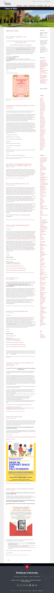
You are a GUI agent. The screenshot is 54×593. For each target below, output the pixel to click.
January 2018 (42, 140)
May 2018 (41, 135)
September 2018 (43, 132)
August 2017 (42, 147)
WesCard (41, 320)
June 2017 (41, 149)
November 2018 (42, 130)
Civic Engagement (15, 305)
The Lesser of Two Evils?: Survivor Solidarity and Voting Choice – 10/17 (19, 363)
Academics (25, 5)
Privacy (24, 590)
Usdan (41, 315)
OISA (41, 256)
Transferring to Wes (43, 307)
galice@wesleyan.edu (25, 546)
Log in (41, 333)
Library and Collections (26, 581)
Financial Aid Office (43, 219)
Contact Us (13, 580)
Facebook (25, 215)
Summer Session (43, 299)
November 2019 (42, 122)
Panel (41, 261)
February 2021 (42, 103)
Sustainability (42, 301)
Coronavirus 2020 (43, 191)
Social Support (42, 287)
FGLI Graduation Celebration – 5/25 (16, 37)
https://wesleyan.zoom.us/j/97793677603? (13, 436)
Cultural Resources (20, 272)
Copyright (21, 590)
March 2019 (42, 127)
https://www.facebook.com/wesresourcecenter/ (17, 268)
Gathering (41, 225)
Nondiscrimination (40, 590)
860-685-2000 (37, 576)
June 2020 (41, 113)
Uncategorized (42, 311)
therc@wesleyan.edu (25, 211)
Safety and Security (43, 282)
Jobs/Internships (42, 241)
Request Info (34, 1)
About (46, 5)
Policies (41, 265)
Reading (41, 270)
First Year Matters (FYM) (44, 222)
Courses (41, 194)
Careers (41, 172)
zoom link (7, 373)
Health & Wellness (21, 157)
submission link (30, 65)
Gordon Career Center (43, 227)
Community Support (21, 356)
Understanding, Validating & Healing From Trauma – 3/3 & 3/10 (20, 106)
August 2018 (42, 134)
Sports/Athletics (42, 288)
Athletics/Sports (42, 166)
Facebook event (24, 50)
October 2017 (42, 144)
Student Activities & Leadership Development (43, 293)
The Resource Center (23, 319)
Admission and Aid (32, 5)
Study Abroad (42, 298)
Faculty (41, 213)
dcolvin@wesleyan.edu (10, 175)
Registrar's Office (43, 272)
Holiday (41, 232)
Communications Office (44, 183)
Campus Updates (15, 272)
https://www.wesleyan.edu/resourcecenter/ (16, 265)
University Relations (43, 312)
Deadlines (41, 199)
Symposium (42, 302)
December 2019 (42, 121)
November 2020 (42, 107)
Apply (40, 1)
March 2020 (42, 117)
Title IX (41, 306)
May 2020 (41, 114)
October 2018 (42, 131)
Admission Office (43, 161)
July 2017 (41, 148)
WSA (41, 325)
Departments (42, 202)
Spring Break (42, 290)
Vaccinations (42, 316)
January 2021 (42, 104)
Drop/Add (41, 207)
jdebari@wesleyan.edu (24, 175)
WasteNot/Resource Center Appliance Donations (20, 489)
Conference (42, 190)
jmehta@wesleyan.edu (10, 407)
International (42, 239)
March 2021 (42, 101)
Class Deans (42, 174)
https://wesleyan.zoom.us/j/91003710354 (25, 404)
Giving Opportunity (43, 226)
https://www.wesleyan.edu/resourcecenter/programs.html (18, 194)
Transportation (42, 308)
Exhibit (41, 211)
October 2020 (42, 108)
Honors (41, 236)
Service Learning (42, 284)
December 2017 (42, 141)
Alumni (41, 164)
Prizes (41, 268)
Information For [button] (47, 1)
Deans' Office (42, 200)
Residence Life (42, 278)
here (12, 548)
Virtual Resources (22, 178)
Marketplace (42, 247)
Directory (27, 580)
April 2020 (42, 116)
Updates (41, 313)
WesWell (19, 158)
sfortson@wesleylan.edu (16, 546)
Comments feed (42, 336)
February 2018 (42, 139)
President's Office (43, 266)
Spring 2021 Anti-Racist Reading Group (17, 311)
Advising (41, 162)
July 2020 (41, 112)
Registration (42, 273)
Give (42, 1)
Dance (41, 198)
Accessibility (29, 590)
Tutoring (41, 310)
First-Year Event (42, 223)
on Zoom (26, 284)
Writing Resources (43, 324)
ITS (40, 240)
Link (7, 552)
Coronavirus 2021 (43, 193)
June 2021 (41, 97)
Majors (41, 246)
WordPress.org (42, 337)
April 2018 (42, 136)
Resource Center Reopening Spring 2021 (17, 225)
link (11, 60)
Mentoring (42, 249)
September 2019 (43, 125)
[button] (49, 6)
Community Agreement (44, 184)
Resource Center (15, 158)
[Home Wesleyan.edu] (27, 567)
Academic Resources (10, 219)
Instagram (11, 209)
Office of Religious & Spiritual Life (28, 157)
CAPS (41, 170)
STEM (41, 291)
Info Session (42, 237)
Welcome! (41, 319)
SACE (41, 280)
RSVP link (29, 48)
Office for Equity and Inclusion (23, 318)
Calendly (27, 198)
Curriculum (42, 197)
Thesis (41, 304)
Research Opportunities (44, 277)
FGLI (19, 483)
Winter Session (42, 323)
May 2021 (41, 99)
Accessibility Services (43, 160)
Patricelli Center (42, 263)
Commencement (42, 181)
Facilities (41, 212)
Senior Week (42, 283)
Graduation (42, 230)
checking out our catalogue (25, 190)
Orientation (42, 260)
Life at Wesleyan (40, 5)
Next (9, 560)
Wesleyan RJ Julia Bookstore (35, 580)
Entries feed (42, 335)
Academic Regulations (43, 157)
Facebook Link (8, 141)
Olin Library (42, 257)
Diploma (41, 204)
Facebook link (31, 372)
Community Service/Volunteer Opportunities (43, 187)
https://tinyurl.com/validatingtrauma (16, 139)
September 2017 (43, 145)
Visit (38, 1)
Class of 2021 (11, 8)
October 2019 (42, 123)
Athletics (41, 165)
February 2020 (42, 118)
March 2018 (42, 138)
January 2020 (42, 119)
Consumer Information (34, 590)
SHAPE (18, 178)
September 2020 (43, 109)
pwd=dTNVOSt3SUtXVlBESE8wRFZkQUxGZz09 (28, 436)
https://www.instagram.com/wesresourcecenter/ (18, 270)
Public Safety (42, 269)
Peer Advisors (42, 264)
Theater (41, 303)
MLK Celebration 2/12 (12, 278)
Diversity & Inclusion (15, 157)
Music (41, 250)
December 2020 (42, 105)
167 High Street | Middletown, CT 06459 (12, 262)
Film (41, 218)
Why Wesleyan (19, 5)
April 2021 (42, 100)
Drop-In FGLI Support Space (14, 417)
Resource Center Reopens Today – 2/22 (17, 184)
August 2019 (42, 126)
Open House (42, 259)
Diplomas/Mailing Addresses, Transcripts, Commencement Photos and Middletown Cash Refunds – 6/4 (44, 64)
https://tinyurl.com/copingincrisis (15, 145)
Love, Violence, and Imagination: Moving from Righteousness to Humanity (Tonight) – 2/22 (19, 164)
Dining (41, 203)
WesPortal (22, 580)
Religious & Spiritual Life (9, 158)
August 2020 (42, 110)
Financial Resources (43, 221)
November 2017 (42, 143)
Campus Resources (9, 157)
